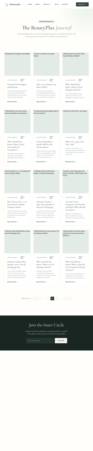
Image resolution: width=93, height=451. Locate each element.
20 (65, 298)
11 (56, 298)
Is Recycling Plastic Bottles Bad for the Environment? (44, 144)
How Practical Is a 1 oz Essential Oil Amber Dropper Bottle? (17, 204)
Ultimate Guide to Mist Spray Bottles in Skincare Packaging (45, 204)
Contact (65, 4)
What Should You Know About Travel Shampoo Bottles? (73, 87)
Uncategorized (12, 80)
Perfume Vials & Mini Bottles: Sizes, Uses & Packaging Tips (16, 264)
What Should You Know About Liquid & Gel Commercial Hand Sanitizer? (75, 265)
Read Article (12, 101)
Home (30, 4)
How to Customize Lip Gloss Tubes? (46, 85)
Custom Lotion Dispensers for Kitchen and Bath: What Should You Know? (75, 205)
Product (46, 4)
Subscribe (61, 340)
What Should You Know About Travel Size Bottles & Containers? (15, 145)
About (37, 4)
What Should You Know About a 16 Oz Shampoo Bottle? (45, 264)
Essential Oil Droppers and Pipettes (17, 85)
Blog (57, 4)
